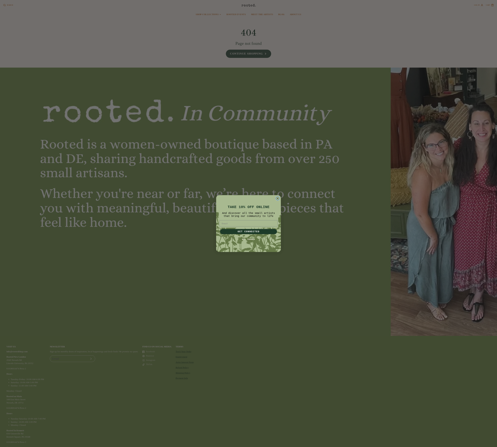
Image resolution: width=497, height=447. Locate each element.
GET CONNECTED (249, 231)
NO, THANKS (248, 239)
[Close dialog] (278, 198)
